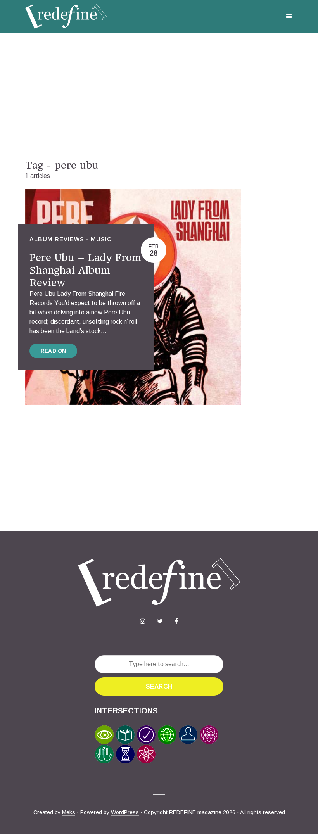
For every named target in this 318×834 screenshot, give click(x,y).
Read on (53, 351)
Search (159, 686)
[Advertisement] (159, 96)
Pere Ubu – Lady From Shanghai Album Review (85, 270)
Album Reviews (56, 239)
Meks (68, 812)
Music (101, 239)
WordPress (125, 812)
